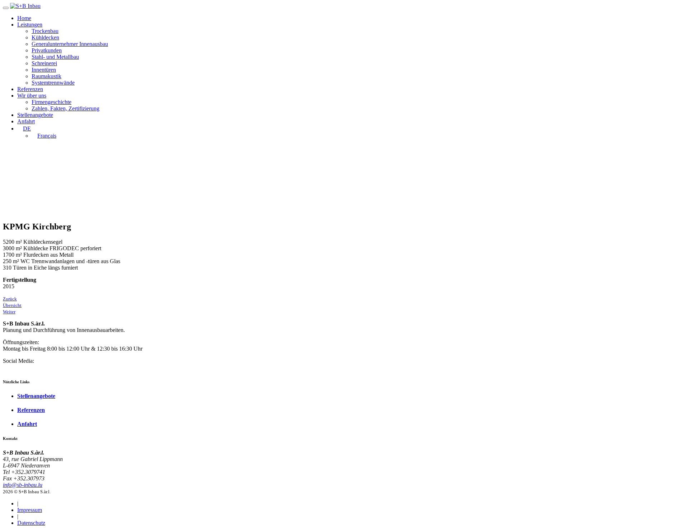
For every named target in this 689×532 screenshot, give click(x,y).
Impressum (29, 510)
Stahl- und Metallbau (55, 57)
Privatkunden (47, 50)
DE (27, 128)
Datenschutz (31, 523)
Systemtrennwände (53, 83)
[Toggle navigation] (6, 8)
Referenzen (30, 89)
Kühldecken (45, 37)
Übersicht (12, 305)
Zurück (10, 298)
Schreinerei (44, 63)
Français (46, 136)
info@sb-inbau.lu (22, 485)
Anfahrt (26, 121)
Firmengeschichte (51, 102)
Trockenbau (45, 31)
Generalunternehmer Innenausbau (70, 44)
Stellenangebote (35, 115)
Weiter (9, 311)
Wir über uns (31, 95)
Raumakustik (46, 76)
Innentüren (44, 70)
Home (24, 18)
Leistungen (29, 25)
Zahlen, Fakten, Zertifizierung (65, 108)
